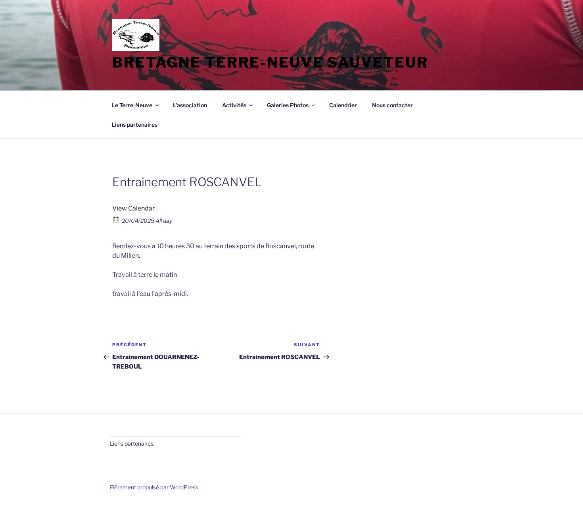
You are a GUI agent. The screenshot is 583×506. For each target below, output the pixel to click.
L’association (190, 105)
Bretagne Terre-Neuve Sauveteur (270, 62)
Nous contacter (392, 105)
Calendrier (343, 105)
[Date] (116, 219)
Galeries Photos (288, 105)
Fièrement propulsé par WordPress (154, 487)
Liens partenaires (134, 124)
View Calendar (133, 208)
